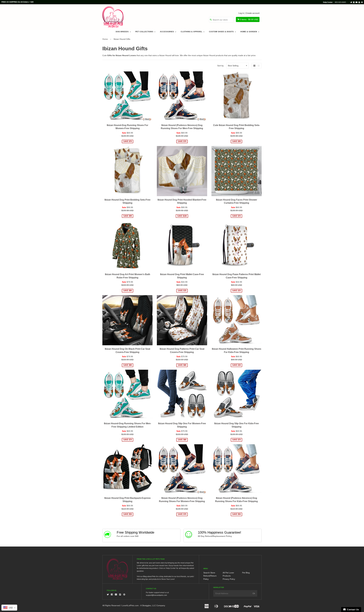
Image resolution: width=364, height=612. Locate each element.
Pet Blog (246, 573)
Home (105, 39)
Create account (252, 13)
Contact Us (352, 609)
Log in (241, 13)
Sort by (220, 65)
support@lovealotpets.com (156, 595)
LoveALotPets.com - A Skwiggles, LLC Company (143, 605)
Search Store (209, 573)
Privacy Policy (229, 579)
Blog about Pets (149, 576)
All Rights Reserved (111, 605)
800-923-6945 (340, 2)
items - (249, 19)
